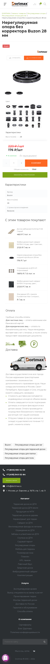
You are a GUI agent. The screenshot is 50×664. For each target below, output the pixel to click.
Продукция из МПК (25, 511)
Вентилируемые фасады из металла (25, 526)
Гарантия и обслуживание (25, 607)
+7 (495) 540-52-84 (16, 474)
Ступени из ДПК (25, 538)
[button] (44, 76)
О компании (25, 619)
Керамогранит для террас (25, 519)
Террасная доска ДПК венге (25, 508)
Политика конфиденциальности (25, 632)
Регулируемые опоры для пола (19, 458)
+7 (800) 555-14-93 (15, 470)
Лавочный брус (25, 564)
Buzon (8, 445)
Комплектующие (25, 575)
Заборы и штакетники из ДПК (25, 534)
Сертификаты (25, 625)
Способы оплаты (25, 611)
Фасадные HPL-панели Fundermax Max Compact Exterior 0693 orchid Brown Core (30, 296)
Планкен (25, 556)
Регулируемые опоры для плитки (20, 453)
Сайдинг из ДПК (25, 523)
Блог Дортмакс (25, 628)
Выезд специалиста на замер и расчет (25, 593)
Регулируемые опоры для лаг (28, 445)
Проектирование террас (25, 596)
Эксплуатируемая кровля (25, 589)
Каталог (25, 498)
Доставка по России (25, 604)
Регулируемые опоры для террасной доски (25, 449)
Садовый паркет (25, 541)
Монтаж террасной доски (25, 600)
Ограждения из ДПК (25, 530)
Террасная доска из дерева (25, 515)
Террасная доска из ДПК (25, 504)
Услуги (25, 583)
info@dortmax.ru (13, 486)
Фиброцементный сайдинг (25, 571)
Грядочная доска (25, 568)
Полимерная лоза (25, 553)
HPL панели (25, 560)
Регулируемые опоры (25, 545)
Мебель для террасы (25, 549)
